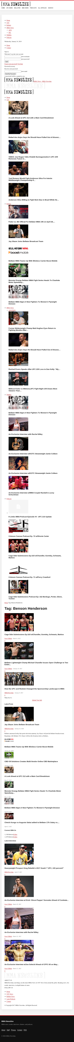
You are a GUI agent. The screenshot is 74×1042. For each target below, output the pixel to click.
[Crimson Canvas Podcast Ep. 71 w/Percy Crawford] (18, 573)
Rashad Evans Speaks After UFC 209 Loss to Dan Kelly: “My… (34, 369)
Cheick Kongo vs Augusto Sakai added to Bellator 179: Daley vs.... (32, 822)
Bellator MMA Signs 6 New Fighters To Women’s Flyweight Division (32, 808)
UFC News (9, 8)
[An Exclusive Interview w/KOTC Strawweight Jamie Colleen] (18, 450)
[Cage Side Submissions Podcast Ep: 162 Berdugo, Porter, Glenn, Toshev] (18, 593)
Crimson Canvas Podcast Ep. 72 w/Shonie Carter (29, 536)
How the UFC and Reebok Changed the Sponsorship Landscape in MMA (34, 689)
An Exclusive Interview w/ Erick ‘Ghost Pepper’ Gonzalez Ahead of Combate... (36, 900)
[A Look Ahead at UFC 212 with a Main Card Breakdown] (18, 114)
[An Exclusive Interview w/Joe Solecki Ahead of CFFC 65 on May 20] (19, 960)
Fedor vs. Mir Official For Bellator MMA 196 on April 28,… (32, 222)
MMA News (25, 8)
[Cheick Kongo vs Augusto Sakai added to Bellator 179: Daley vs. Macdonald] (9, 819)
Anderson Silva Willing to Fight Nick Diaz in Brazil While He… (34, 200)
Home (3, 8)
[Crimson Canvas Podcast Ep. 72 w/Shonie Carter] (18, 532)
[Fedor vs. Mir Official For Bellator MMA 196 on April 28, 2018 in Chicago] (18, 218)
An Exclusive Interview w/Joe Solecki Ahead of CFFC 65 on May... (31, 964)
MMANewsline (9, 693)
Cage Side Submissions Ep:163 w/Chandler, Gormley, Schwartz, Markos (34, 634)
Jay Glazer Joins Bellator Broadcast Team (26, 241)
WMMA (8, 35)
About (3, 1030)
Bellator (17, 8)
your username (25, 56)
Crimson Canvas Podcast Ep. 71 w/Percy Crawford (29, 577)
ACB (10, 30)
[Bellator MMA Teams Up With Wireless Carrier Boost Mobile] (18, 257)
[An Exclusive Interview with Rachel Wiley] (18, 430)
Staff (8, 1030)
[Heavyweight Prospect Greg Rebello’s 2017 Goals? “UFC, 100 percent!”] (19, 864)
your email (24, 71)
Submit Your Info (37, 700)
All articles (42, 8)
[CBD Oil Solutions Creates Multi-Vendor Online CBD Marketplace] (9, 758)
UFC (7, 23)
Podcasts (33, 8)
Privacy (13, 1030)
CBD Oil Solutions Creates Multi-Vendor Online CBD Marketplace (31, 761)
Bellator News (10, 996)
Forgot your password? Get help (14, 64)
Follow (15, 834)
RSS (25, 1030)
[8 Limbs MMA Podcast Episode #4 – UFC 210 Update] (18, 513)
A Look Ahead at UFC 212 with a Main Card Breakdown (31, 118)
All (9, 310)
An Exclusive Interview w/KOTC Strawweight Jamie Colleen (33, 454)
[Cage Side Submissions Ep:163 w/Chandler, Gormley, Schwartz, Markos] (18, 552)
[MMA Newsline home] (15, 4)
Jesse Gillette (8, 638)
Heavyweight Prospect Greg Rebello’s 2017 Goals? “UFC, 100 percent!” (34, 868)
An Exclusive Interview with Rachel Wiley (26, 434)
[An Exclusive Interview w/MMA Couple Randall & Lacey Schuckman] (18, 489)
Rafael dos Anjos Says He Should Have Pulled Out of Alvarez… (35, 137)
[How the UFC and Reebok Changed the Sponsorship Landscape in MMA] (19, 685)
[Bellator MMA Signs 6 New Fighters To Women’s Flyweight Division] (18, 298)
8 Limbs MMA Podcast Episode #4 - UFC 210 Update (30, 517)
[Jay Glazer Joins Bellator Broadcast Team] (18, 237)
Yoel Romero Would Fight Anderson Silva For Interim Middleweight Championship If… (30, 179)
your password (25, 59)
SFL (10, 32)
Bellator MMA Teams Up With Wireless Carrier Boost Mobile (33, 261)
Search (50, 8)
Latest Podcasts (10, 999)
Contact (8, 48)
